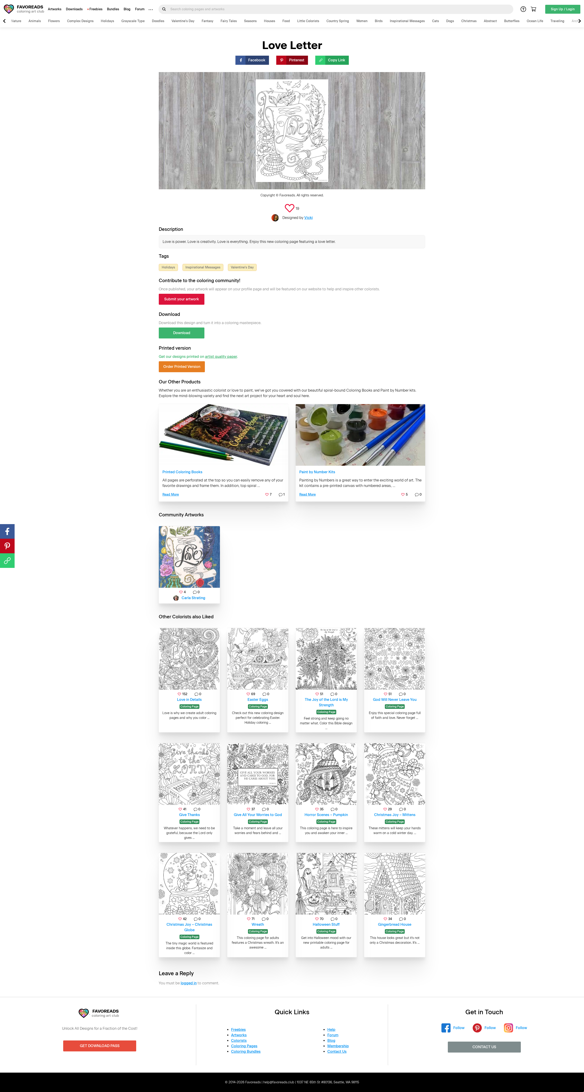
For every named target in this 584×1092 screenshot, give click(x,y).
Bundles (113, 9)
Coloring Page (189, 706)
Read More (170, 495)
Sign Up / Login (563, 9)
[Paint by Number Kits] (360, 435)
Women (362, 21)
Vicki (308, 218)
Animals (35, 21)
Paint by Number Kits (317, 472)
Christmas (469, 21)
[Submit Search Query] (164, 9)
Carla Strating (193, 598)
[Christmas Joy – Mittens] (394, 774)
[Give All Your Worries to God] (257, 774)
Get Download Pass (100, 1046)
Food (286, 21)
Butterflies (511, 21)
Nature (16, 21)
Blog (127, 9)
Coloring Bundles (246, 1051)
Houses (269, 21)
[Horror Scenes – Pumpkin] (326, 774)
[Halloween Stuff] (326, 884)
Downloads (74, 9)
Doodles (158, 21)
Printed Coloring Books (182, 472)
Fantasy (207, 21)
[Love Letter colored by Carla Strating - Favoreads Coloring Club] (189, 557)
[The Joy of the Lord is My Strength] (326, 659)
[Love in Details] (189, 659)
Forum (140, 9)
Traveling (557, 21)
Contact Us (337, 1051)
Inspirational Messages (407, 21)
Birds (379, 21)
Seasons (250, 21)
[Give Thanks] (189, 774)
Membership (338, 1046)
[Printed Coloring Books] (223, 435)
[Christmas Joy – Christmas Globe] (189, 884)
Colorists (239, 1040)
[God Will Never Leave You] (394, 659)
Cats (435, 21)
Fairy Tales (229, 21)
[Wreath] (257, 884)
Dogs (450, 21)
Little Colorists (308, 21)
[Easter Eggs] (257, 659)
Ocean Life (535, 21)
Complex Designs (80, 21)
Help (331, 1029)
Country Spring (337, 21)
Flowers (54, 21)
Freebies (95, 9)
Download (181, 333)
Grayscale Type (133, 21)
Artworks (54, 9)
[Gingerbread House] (394, 884)
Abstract (490, 21)
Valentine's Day (183, 21)
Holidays (107, 21)
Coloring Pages (244, 1046)
